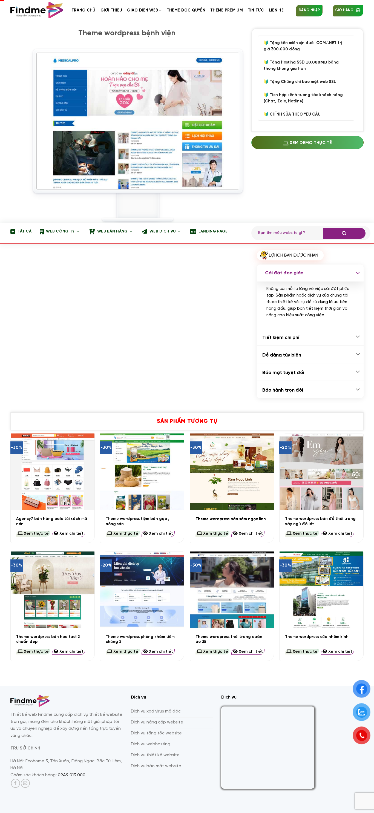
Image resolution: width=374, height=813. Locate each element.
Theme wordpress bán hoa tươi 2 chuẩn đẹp (48, 639)
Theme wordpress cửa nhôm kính (317, 637)
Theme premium (226, 10)
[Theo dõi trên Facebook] (15, 783)
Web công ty (60, 231)
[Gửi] (344, 233)
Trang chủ (83, 10)
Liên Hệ (276, 10)
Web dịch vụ (162, 231)
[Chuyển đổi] (357, 273)
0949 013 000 (71, 775)
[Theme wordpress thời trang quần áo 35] (232, 589)
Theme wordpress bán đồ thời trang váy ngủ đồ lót (320, 521)
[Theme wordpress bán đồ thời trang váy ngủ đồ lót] (321, 471)
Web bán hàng (112, 231)
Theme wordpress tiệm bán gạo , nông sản (137, 521)
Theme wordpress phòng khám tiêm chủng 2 (140, 639)
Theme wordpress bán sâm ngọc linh (230, 519)
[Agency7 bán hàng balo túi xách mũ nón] (52, 471)
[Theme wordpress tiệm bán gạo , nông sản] (142, 471)
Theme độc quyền (186, 10)
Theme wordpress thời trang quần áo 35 (228, 639)
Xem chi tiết (71, 534)
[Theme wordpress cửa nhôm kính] (321, 589)
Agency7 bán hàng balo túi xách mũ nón (51, 521)
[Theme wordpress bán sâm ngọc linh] (232, 471)
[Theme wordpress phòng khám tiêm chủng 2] (142, 589)
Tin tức (256, 10)
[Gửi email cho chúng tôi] (25, 783)
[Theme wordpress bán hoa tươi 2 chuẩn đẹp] (52, 589)
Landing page (213, 231)
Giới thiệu (111, 10)
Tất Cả (24, 231)
